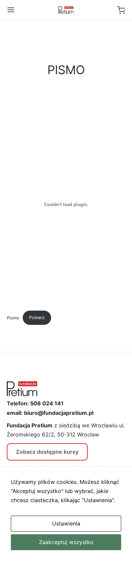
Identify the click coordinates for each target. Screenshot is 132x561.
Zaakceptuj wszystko (66, 542)
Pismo (13, 317)
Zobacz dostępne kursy (47, 451)
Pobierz (37, 317)
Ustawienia (66, 523)
